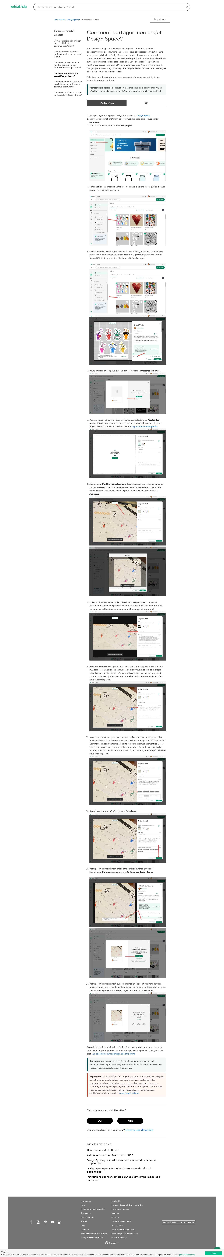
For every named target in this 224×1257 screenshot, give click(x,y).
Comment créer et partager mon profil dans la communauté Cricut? (67, 43)
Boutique (115, 1213)
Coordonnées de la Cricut (102, 1150)
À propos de (86, 1213)
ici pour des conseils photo (144, 426)
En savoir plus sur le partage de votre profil (114, 1053)
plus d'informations (187, 1254)
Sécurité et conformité (121, 1221)
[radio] (100, 1121)
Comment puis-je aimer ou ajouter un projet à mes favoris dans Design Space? (67, 65)
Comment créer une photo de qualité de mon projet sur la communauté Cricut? (68, 84)
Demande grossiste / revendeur (124, 1233)
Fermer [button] (213, 1253)
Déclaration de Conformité (122, 1229)
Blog (83, 1225)
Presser (84, 1221)
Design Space (143, 115)
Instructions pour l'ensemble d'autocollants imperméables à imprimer (123, 1178)
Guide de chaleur (118, 1237)
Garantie (115, 1217)
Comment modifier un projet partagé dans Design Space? (68, 93)
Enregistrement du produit (92, 1237)
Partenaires (86, 1201)
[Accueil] (19, 7)
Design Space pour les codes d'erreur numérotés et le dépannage (119, 1170)
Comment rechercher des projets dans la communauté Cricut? (68, 54)
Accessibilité (116, 1225)
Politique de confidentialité (92, 1209)
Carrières (85, 1229)
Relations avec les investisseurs (94, 1233)
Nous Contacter (88, 1217)
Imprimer (159, 19)
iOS (146, 103)
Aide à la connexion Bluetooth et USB (110, 1155)
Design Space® (74, 20)
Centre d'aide (59, 20)
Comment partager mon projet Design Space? (66, 74)
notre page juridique (129, 1093)
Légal (83, 1205)
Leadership (116, 1201)
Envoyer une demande (139, 1129)
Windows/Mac (107, 103)
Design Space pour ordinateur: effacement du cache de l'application (121, 1162)
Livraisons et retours (120, 1209)
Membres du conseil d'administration (127, 1205)
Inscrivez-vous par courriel (178, 1222)
